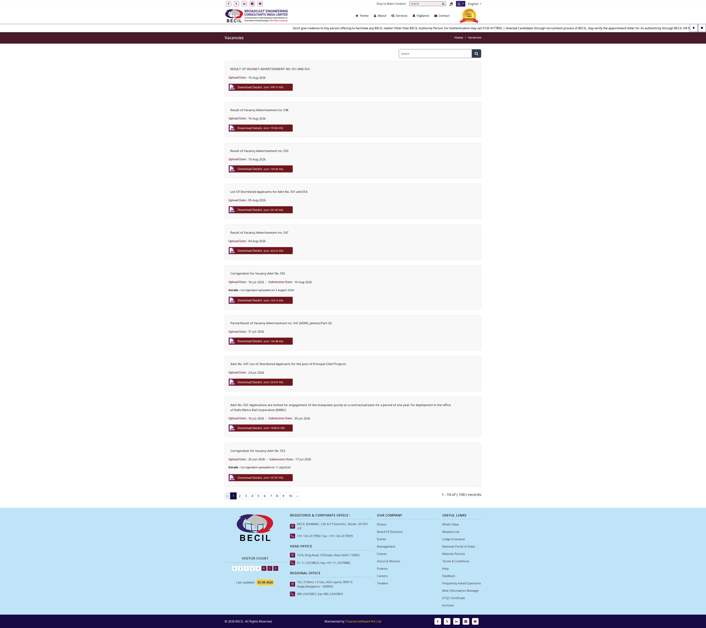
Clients (382, 554)
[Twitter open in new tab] (236, 3)
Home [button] (364, 16)
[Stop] (702, 28)
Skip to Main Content (391, 4)
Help (445, 569)
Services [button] (401, 16)
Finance (382, 569)
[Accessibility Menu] (460, 4)
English (473, 4)
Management (386, 546)
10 (290, 496)
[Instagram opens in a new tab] (466, 621)
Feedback (448, 576)
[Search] (443, 3)
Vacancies (474, 37)
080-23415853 (306, 594)
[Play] (694, 28)
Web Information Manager (460, 591)
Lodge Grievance (453, 539)
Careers (382, 576)
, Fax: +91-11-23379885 (334, 563)
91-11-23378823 (308, 563)
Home (458, 38)
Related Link (450, 532)
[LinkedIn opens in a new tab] (456, 621)
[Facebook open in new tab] (228, 3)
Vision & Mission (388, 561)
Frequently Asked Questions (461, 583)
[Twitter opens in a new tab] (447, 621)
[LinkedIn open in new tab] (244, 3)
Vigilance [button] (423, 16)
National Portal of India (458, 546)
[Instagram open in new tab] (252, 3)
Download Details (260, 87)
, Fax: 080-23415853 (329, 594)
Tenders (382, 583)
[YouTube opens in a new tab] (475, 621)
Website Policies (453, 554)
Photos (381, 524)
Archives (448, 605)
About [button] (382, 16)
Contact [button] (444, 16)
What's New (450, 524)
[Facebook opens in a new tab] (437, 621)
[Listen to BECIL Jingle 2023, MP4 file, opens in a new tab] (451, 3)
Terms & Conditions (455, 561)
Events (381, 539)
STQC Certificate (453, 598)
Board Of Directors (390, 532)
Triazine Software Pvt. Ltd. (363, 621)
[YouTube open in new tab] (260, 3)
